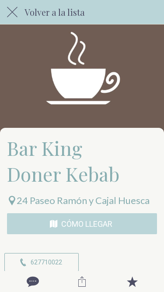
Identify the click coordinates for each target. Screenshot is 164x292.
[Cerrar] (12, 12)
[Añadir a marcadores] (132, 281)
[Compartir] (81, 281)
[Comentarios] (31, 281)
